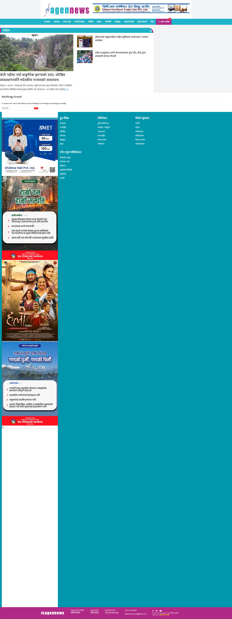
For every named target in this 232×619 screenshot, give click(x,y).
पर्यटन (137, 127)
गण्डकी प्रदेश (79, 22)
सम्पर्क (62, 178)
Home (47, 22)
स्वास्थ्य (62, 135)
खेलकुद (117, 22)
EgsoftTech (164, 614)
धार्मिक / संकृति (104, 127)
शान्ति (137, 123)
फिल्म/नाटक (140, 140)
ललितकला (139, 135)
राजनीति (108, 22)
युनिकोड (63, 174)
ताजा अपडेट (165, 22)
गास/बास (101, 131)
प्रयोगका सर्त (64, 161)
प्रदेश (99, 22)
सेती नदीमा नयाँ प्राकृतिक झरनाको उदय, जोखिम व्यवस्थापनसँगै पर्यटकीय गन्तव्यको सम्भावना (32, 77)
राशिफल (101, 144)
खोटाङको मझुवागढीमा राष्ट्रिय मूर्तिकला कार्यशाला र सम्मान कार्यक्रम (121, 39)
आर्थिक (90, 22)
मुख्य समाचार (142, 22)
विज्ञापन (63, 165)
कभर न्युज (67, 22)
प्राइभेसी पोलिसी (66, 170)
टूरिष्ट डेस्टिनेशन (103, 123)
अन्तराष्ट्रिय (101, 135)
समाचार (57, 22)
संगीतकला (139, 131)
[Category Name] (151, 31)
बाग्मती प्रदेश (129, 22)
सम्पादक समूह (65, 157)
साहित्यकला (140, 144)
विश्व (152, 22)
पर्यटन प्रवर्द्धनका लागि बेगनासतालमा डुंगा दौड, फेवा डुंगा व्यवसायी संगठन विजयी (120, 54)
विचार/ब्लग (102, 140)
